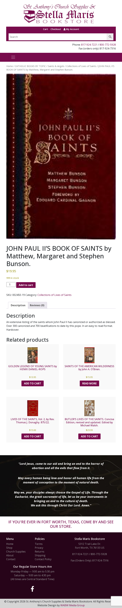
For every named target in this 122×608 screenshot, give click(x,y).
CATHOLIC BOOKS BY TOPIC (30, 66)
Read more (89, 383)
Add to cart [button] (32, 383)
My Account (72, 29)
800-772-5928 (108, 44)
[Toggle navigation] (13, 57)
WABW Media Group (72, 605)
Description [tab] (18, 305)
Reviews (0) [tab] (37, 305)
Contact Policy (43, 559)
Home (9, 66)
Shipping (40, 555)
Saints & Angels (56, 66)
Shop (9, 547)
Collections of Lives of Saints (81, 66)
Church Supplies (16, 551)
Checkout (56, 29)
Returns (39, 551)
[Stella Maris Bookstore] (59, 13)
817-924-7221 (89, 44)
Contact (10, 559)
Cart (45, 29)
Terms (39, 544)
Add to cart (26, 285)
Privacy (39, 547)
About (10, 555)
